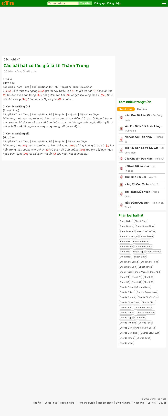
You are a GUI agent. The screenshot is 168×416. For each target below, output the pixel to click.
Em (69, 86)
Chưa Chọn (86, 86)
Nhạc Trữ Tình (50, 86)
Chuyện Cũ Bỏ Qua (137, 166)
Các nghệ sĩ (11, 59)
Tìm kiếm (85, 3)
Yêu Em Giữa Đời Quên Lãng (142, 126)
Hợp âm (142, 109)
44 (75, 114)
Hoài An (159, 158)
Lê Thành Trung (20, 86)
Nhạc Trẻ (47, 114)
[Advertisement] (84, 31)
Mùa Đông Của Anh (137, 202)
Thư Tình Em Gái (135, 177)
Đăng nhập (114, 3)
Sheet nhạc (126, 109)
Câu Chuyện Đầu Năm (139, 158)
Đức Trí (155, 184)
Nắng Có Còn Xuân (137, 184)
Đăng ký (99, 3)
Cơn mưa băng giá (17, 133)
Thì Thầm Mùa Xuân (137, 191)
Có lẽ (8, 79)
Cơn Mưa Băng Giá (18, 106)
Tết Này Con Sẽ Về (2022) (141, 147)
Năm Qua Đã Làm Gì (137, 115)
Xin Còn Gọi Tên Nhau (138, 136)
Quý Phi (152, 177)
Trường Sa (130, 130)
